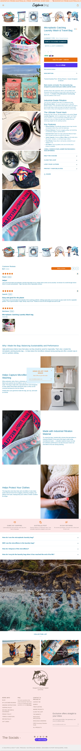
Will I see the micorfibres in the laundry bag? (18, 543)
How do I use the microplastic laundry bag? (18, 537)
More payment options (49, 69)
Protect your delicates (53, 168)
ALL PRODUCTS (37, 727)
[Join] (50, 379)
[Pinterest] (40, 736)
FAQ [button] (19, 697)
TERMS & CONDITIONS (8, 716)
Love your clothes (51, 164)
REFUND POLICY (6, 719)
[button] (8, 325)
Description (48, 73)
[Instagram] (43, 736)
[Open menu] (4, 5)
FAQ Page (29, 705)
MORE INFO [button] (6, 697)
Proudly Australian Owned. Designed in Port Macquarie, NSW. (44, 747)
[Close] (52, 370)
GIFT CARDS (5, 721)
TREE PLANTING (37, 706)
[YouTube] (46, 736)
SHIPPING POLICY (7, 707)
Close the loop (50, 160)
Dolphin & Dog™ (10, 747)
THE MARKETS (37, 714)
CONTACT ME (36, 702)
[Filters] (73, 268)
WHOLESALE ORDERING (39, 721)
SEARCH (35, 704)
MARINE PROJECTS (38, 709)
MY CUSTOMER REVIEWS (9, 702)
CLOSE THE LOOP (38, 711)
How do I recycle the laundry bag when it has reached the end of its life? (28, 554)
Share (48, 174)
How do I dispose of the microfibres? (15, 549)
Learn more (40, 601)
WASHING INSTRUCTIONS (9, 705)
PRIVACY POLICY (6, 714)
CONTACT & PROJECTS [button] (37, 698)
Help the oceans (50, 155)
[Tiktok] (37, 736)
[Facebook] (34, 736)
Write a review (61, 268)
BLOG (3, 700)
